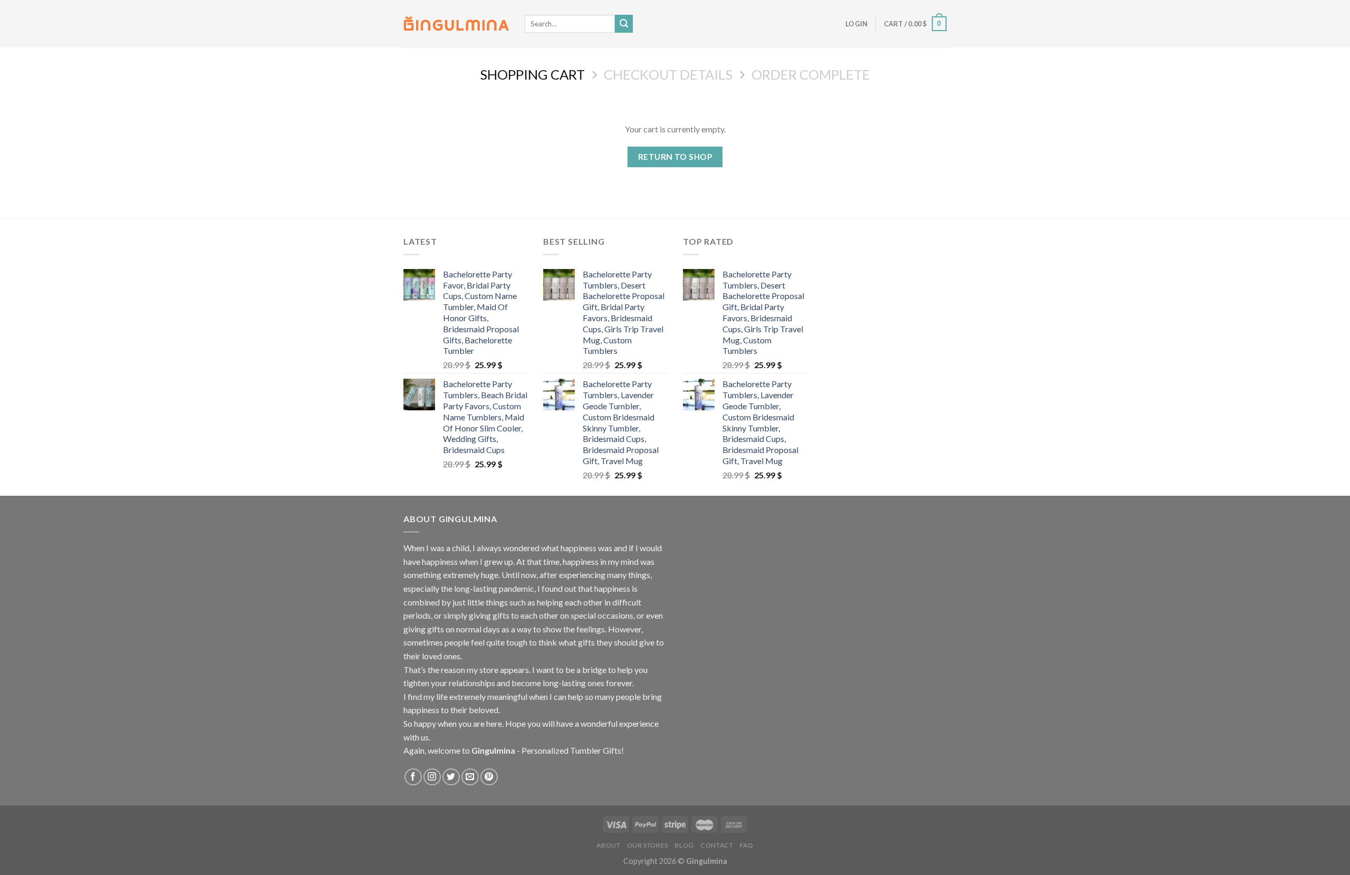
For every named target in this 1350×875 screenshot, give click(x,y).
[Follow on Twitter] (451, 777)
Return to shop (675, 156)
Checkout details (668, 74)
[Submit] (624, 24)
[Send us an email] (470, 777)
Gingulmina (493, 750)
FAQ (747, 845)
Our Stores (647, 845)
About (608, 845)
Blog (683, 845)
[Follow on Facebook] (413, 777)
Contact (716, 845)
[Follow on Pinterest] (489, 777)
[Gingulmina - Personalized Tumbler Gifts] (456, 24)
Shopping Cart (532, 74)
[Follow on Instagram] (432, 777)
